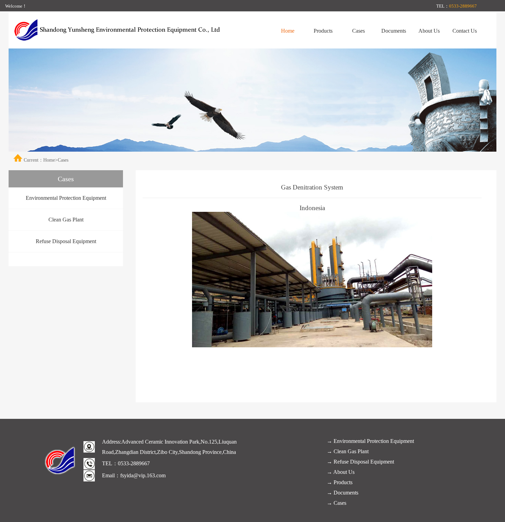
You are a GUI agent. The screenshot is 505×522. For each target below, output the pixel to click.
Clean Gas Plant (65, 219)
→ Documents (342, 493)
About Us (429, 31)
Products (323, 31)
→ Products (339, 482)
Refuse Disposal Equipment (66, 241)
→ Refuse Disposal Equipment (360, 462)
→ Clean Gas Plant (348, 451)
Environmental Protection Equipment (66, 198)
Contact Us (464, 31)
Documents (393, 31)
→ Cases (336, 503)
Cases (358, 31)
